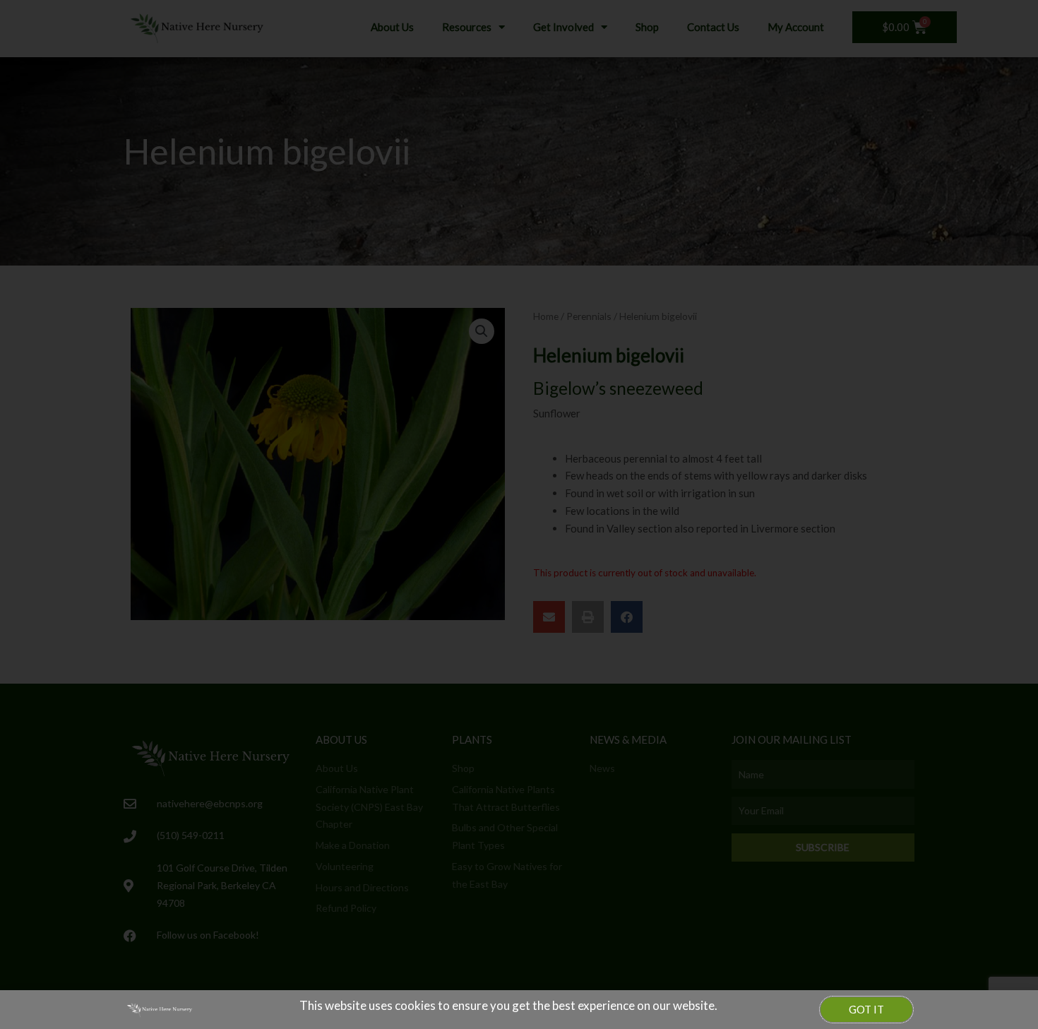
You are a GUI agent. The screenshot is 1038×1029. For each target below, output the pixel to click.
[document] (519, 514)
